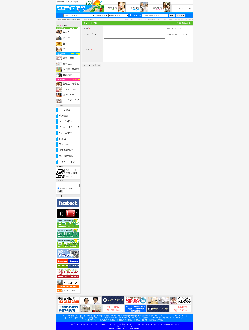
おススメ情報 (66, 133)
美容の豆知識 (66, 156)
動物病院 (67, 75)
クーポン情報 (66, 121)
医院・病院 (68, 58)
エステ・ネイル (71, 89)
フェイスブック (67, 161)
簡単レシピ (64, 144)
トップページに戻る (185, 8)
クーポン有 (136, 15)
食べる (66, 32)
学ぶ (65, 49)
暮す (65, 43)
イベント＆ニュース (69, 127)
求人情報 (63, 115)
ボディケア (68, 95)
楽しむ (66, 38)
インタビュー (66, 110)
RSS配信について (69, 290)
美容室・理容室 (71, 83)
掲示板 (62, 138)
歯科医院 (67, 63)
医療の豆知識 (66, 150)
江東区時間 (61, 19)
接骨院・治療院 (71, 19)
